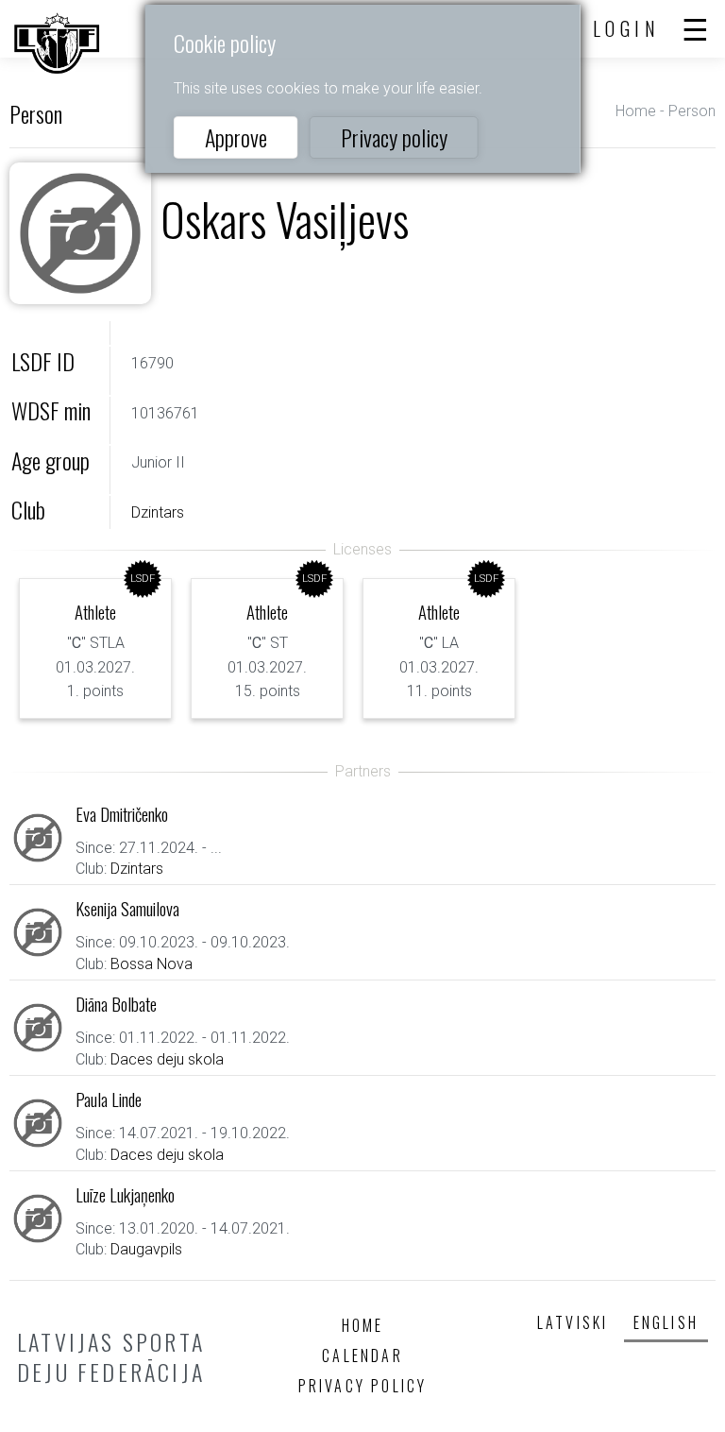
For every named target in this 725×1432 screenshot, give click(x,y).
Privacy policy (394, 137)
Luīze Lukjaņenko (125, 1194)
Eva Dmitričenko (122, 814)
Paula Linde (109, 1099)
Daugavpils (146, 1249)
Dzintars (157, 512)
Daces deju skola (167, 1059)
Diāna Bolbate (116, 1003)
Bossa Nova (151, 964)
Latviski (573, 1322)
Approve (236, 137)
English (666, 1322)
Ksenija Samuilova (127, 908)
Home (635, 111)
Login (627, 28)
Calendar (362, 1355)
